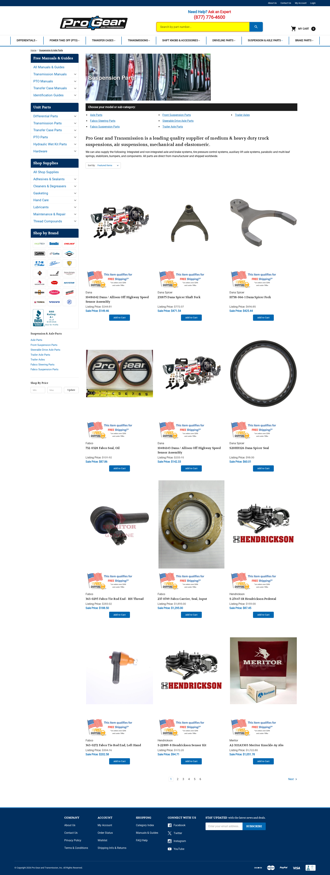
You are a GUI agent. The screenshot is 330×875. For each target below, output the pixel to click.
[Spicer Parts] (69, 292)
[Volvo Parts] (54, 302)
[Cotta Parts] (54, 253)
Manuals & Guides (147, 832)
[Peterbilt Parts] (54, 292)
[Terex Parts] (39, 302)
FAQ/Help (142, 840)
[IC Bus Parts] (69, 263)
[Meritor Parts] (39, 283)
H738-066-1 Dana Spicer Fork (250, 297)
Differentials (26, 40)
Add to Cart (119, 317)
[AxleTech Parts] (39, 243)
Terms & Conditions (76, 848)
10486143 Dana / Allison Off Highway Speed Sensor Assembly (189, 450)
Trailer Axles (38, 359)
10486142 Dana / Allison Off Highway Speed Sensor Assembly (117, 299)
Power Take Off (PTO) (64, 40)
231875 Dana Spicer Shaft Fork (179, 297)
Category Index (145, 825)
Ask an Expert (219, 12)
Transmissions (138, 40)
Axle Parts (36, 340)
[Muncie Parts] (54, 283)
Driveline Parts (222, 40)
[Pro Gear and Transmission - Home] (94, 22)
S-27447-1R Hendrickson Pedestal (252, 599)
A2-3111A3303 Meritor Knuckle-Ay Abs (256, 745)
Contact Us (285, 3)
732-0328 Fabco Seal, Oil (103, 448)
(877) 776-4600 (209, 17)
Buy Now (119, 226)
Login (313, 3)
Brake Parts (303, 40)
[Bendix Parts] (54, 243)
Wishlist (102, 840)
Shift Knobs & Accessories (180, 40)
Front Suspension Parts (44, 345)
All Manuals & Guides (48, 67)
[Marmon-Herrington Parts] (69, 273)
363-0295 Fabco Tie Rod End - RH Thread (115, 599)
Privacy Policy (72, 840)
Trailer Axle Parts (40, 354)
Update (71, 389)
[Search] (256, 27)
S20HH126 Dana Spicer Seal (249, 448)
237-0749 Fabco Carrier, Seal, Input (182, 599)
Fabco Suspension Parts (44, 369)
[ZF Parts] (69, 302)
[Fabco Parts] (54, 263)
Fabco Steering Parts (42, 364)
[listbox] (109, 165)
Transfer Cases (102, 40)
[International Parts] (39, 273)
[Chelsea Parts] (69, 243)
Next (291, 779)
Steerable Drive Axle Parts (45, 349)
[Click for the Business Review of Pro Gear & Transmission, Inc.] (55, 319)
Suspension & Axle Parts (264, 40)
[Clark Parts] (39, 253)
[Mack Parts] (54, 273)
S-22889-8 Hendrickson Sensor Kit (182, 745)
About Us (272, 3)
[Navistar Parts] (69, 283)
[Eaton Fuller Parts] (39, 263)
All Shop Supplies (46, 172)
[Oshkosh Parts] (39, 292)
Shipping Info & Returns (112, 848)
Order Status (105, 832)
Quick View (119, 219)
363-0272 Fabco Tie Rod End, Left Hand (113, 745)
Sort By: (91, 165)
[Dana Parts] (69, 253)
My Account (300, 3)
